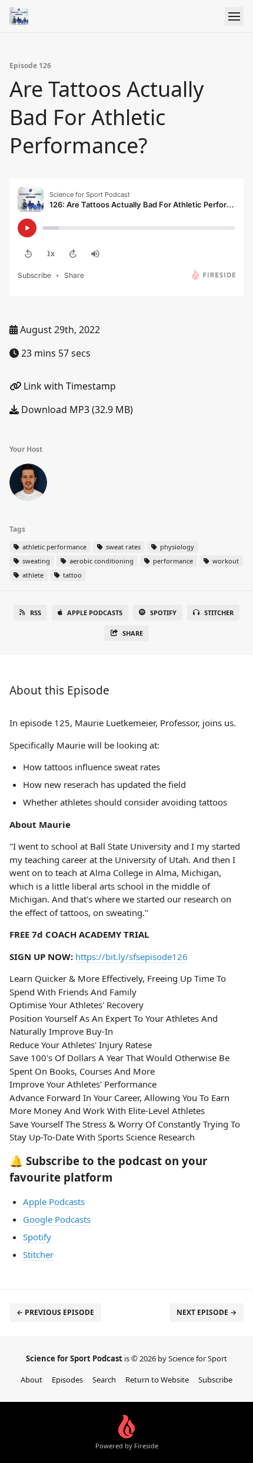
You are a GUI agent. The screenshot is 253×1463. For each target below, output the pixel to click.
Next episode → (207, 1312)
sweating (35, 560)
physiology (176, 546)
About (31, 1379)
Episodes (67, 1379)
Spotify (163, 612)
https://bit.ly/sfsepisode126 (131, 956)
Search (104, 1379)
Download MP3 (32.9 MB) (76, 409)
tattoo (71, 575)
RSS (35, 612)
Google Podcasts (57, 1219)
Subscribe (215, 1379)
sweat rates (122, 546)
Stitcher (219, 612)
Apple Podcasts (94, 612)
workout (225, 560)
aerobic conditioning (101, 560)
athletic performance (53, 546)
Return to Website (157, 1379)
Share (132, 633)
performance (172, 560)
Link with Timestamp (68, 386)
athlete (32, 575)
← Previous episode (55, 1312)
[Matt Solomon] (28, 485)
